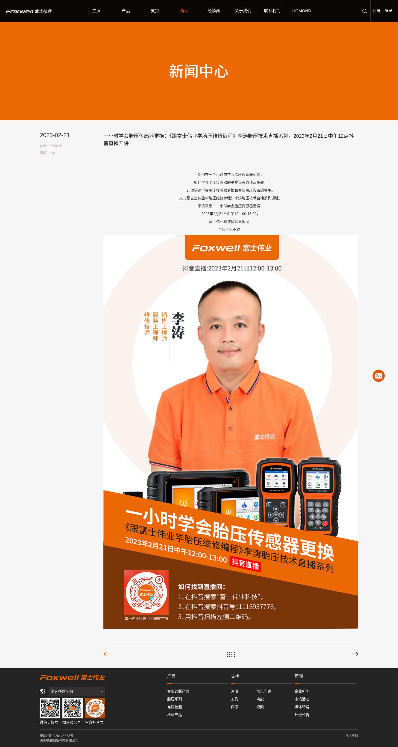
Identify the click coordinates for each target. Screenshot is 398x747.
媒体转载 (302, 707)
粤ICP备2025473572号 (56, 736)
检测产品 (174, 715)
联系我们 (272, 11)
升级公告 (302, 715)
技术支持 (351, 736)
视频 (260, 707)
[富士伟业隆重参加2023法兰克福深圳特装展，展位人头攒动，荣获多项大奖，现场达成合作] (106, 654)
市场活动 (302, 699)
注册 (376, 11)
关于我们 (243, 11)
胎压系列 (174, 699)
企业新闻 (302, 691)
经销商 (214, 11)
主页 (96, 11)
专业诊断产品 (178, 691)
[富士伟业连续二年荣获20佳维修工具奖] (355, 654)
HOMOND (301, 11)
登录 (388, 11)
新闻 (184, 11)
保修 (234, 707)
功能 (260, 699)
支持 (155, 11)
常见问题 (263, 691)
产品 (126, 11)
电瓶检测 (174, 707)
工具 (234, 699)
